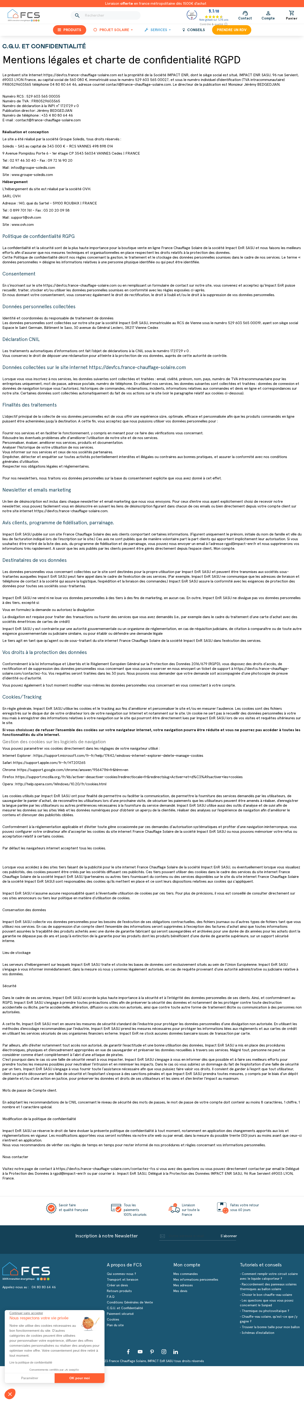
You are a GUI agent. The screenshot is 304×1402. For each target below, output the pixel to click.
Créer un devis (117, 1285)
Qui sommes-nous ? (121, 1274)
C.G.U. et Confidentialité (125, 1308)
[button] (10, 1394)
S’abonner (228, 1236)
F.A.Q (110, 1296)
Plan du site (115, 1325)
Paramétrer (29, 1378)
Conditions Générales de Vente (130, 1302)
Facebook (128, 1351)
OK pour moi (79, 1378)
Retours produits (119, 1291)
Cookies (113, 1319)
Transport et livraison (122, 1279)
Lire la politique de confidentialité (31, 1362)
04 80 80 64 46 (44, 1287)
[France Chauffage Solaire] (24, 15)
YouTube (140, 1351)
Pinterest (152, 1351)
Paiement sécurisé (120, 1314)
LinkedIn (175, 1351)
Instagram (164, 1351)
